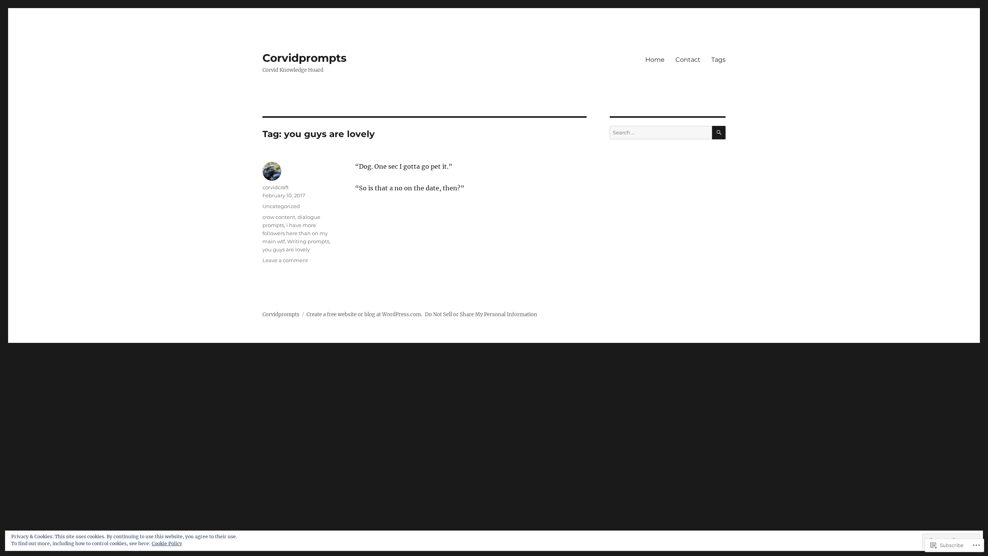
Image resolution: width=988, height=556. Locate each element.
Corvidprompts (304, 57)
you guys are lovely (286, 249)
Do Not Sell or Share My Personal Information (481, 314)
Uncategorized (281, 206)
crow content (278, 217)
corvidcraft (275, 187)
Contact (687, 59)
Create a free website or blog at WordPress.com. (364, 314)
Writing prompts (308, 241)
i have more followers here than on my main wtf (295, 233)
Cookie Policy (167, 543)
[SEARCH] (719, 132)
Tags (718, 59)
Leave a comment (285, 260)
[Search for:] (661, 132)
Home (655, 59)
